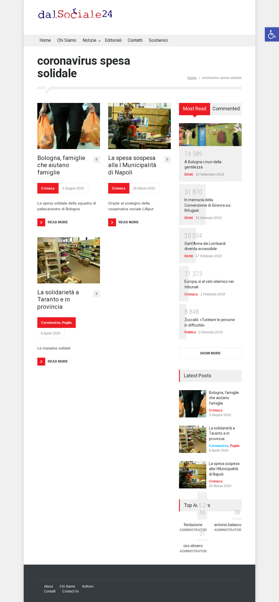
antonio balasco (227, 525)
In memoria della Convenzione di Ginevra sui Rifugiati (207, 205)
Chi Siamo (66, 40)
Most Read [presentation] (194, 108)
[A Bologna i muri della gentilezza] (210, 134)
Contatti (135, 40)
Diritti (188, 174)
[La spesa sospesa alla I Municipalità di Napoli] (139, 126)
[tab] (194, 111)
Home (45, 40)
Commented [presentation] (226, 108)
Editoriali (113, 40)
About (48, 586)
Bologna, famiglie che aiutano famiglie (61, 165)
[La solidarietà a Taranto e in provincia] (68, 260)
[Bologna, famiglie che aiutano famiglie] (68, 126)
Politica (190, 332)
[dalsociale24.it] (76, 16)
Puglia (67, 323)
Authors (87, 586)
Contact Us (70, 591)
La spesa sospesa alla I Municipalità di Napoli (132, 165)
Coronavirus (50, 323)
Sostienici (158, 40)
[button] (272, 34)
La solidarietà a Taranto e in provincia (58, 299)
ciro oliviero (193, 546)
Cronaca (47, 188)
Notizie (89, 40)
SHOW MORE (210, 353)
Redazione (193, 525)
